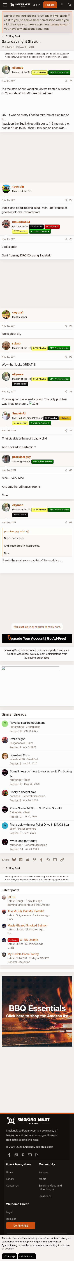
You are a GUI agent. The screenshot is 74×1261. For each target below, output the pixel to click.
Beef (27, 779)
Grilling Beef (33, 726)
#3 (70, 239)
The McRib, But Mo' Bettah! (26, 911)
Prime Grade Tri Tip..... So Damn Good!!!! (36, 808)
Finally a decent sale (23, 792)
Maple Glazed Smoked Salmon (27, 925)
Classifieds (45, 1196)
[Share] (66, 81)
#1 (71, 81)
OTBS (11, 897)
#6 (70, 391)
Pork (10, 919)
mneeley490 (17, 759)
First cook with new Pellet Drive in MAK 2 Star (39, 824)
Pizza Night (17, 739)
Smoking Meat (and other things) (50, 1187)
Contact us (12, 1185)
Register (11, 1218)
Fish (10, 933)
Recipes (43, 1172)
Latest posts (10, 890)
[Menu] (5, 4)
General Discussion (33, 796)
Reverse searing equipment (27, 722)
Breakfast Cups (20, 755)
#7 (70, 430)
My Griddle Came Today (23, 954)
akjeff (13, 828)
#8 (70, 470)
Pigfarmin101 (17, 726)
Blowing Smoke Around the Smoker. (29, 904)
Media (42, 1178)
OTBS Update (29, 940)
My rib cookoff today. (24, 841)
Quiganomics (17, 742)
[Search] (69, 4)
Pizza (30, 742)
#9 (70, 522)
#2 (70, 199)
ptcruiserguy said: (14, 531)
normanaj (15, 796)
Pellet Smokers (27, 828)
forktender (16, 779)
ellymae (9, 47)
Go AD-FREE (20, 1225)
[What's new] (62, 4)
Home (9, 1172)
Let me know (58, 24)
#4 (70, 325)
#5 (70, 356)
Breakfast (32, 759)
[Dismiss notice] (68, 15)
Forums (10, 1178)
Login (9, 1212)
